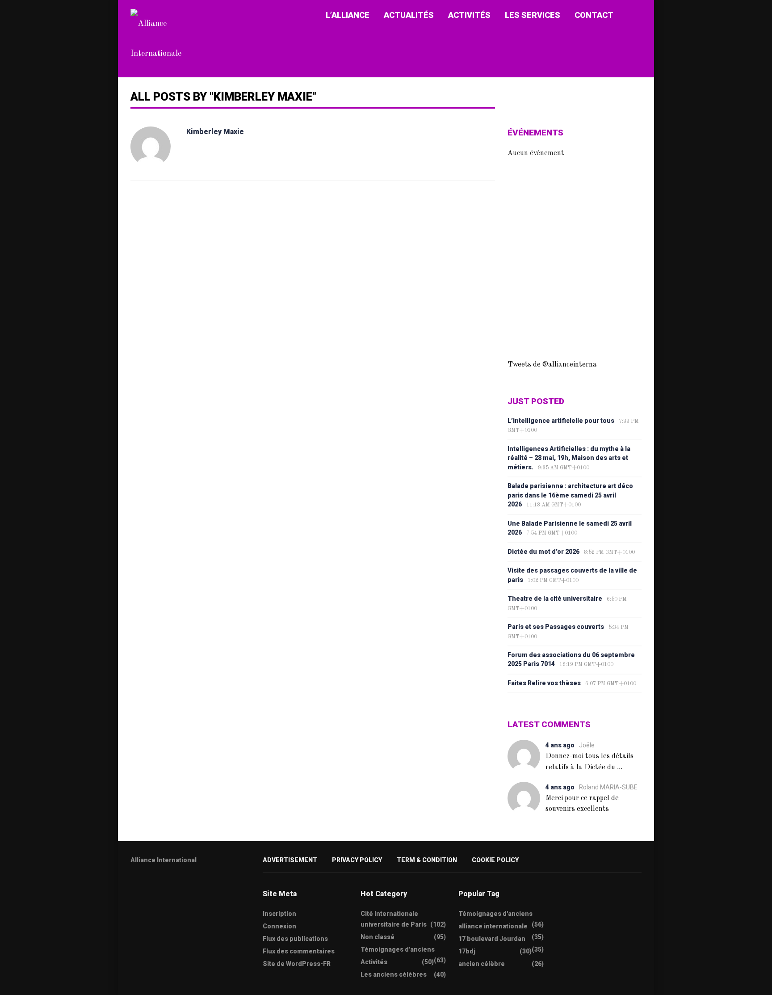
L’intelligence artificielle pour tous (561, 420)
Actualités (409, 15)
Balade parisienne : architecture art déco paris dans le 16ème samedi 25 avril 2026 (570, 495)
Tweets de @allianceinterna (552, 364)
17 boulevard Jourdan (491, 938)
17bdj (466, 951)
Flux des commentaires (299, 951)
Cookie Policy (495, 860)
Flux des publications (295, 938)
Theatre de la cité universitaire (555, 598)
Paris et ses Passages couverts (556, 626)
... (619, 767)
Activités (469, 15)
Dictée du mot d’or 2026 (543, 551)
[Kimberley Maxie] (150, 146)
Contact (594, 15)
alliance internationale (493, 926)
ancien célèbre (481, 963)
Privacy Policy (357, 860)
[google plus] (168, 888)
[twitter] (133, 888)
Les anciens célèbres (394, 974)
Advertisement (290, 860)
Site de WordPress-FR (297, 963)
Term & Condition (427, 860)
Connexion (279, 926)
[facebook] (151, 888)
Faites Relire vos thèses (544, 683)
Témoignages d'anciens (398, 949)
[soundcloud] (203, 888)
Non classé (377, 936)
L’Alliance (347, 15)
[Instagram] (186, 888)
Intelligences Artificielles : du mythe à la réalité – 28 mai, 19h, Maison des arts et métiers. (569, 458)
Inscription (279, 913)
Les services (532, 15)
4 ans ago (560, 745)
